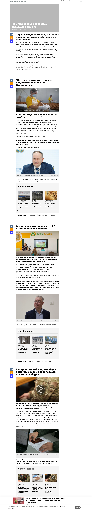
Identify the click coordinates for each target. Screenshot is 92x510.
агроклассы (31, 361)
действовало (20, 326)
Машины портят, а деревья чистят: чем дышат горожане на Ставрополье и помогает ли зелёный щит (45, 500)
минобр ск (39, 361)
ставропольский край (21, 215)
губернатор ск (48, 361)
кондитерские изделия (43, 215)
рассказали (22, 49)
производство (32, 215)
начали (38, 463)
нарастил (50, 179)
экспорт (53, 215)
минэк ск (19, 218)
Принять (78, 507)
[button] (18, 501)
